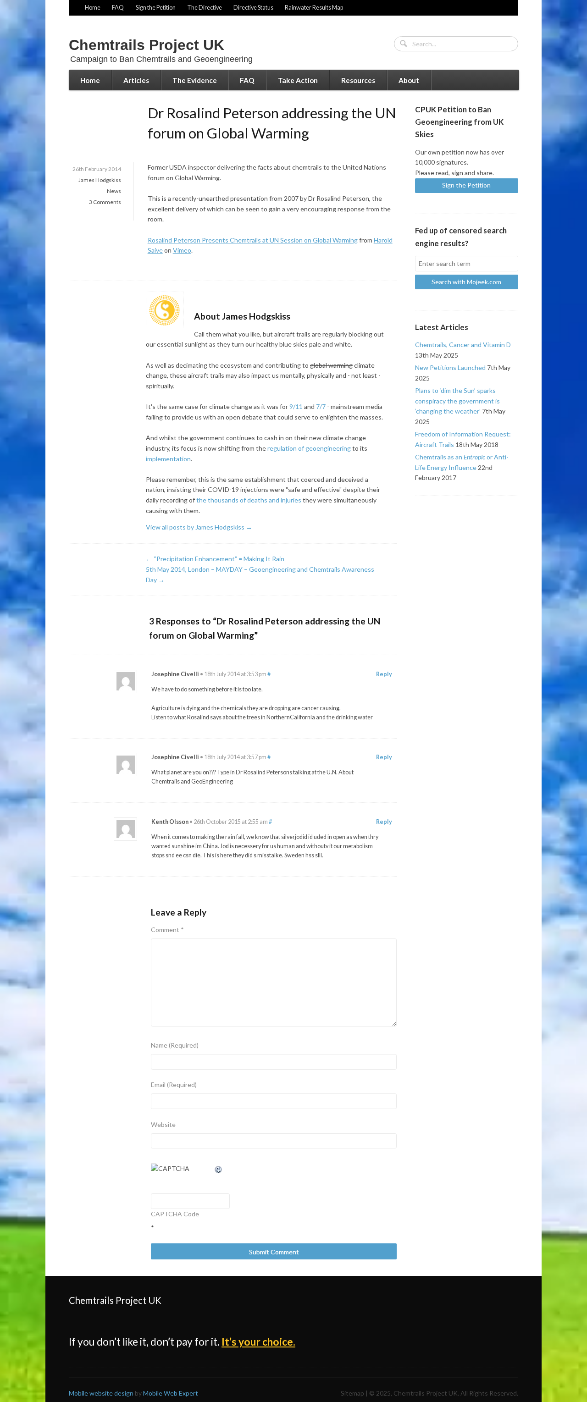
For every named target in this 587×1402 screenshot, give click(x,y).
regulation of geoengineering (309, 448)
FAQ (118, 7)
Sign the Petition (156, 7)
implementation (168, 459)
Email (174, 1084)
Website (163, 1124)
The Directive (204, 7)
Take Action (298, 80)
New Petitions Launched (450, 367)
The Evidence (194, 80)
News (114, 191)
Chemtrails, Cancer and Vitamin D (463, 344)
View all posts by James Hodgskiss (199, 527)
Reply (384, 674)
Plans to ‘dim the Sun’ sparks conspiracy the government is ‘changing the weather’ (457, 400)
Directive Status (253, 7)
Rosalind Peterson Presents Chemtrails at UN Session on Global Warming (253, 240)
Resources (358, 80)
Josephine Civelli (175, 674)
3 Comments (105, 202)
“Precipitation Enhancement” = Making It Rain (215, 559)
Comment (167, 929)
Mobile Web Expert (170, 1393)
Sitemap (352, 1393)
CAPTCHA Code (175, 1214)
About (409, 80)
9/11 (296, 406)
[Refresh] (219, 1168)
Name (175, 1045)
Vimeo (182, 250)
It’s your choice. (258, 1342)
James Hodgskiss (99, 180)
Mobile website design (101, 1393)
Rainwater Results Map (314, 7)
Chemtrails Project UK (146, 45)
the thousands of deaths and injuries (248, 500)
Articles (136, 80)
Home (92, 7)
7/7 (321, 406)
